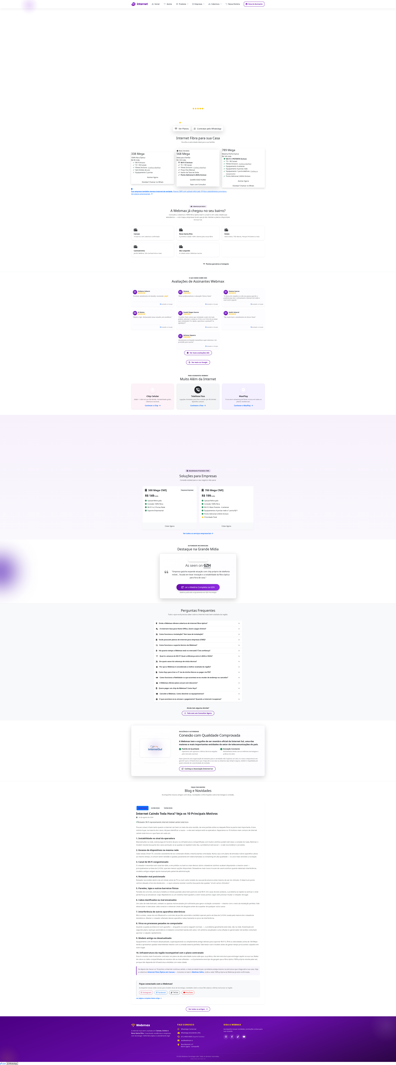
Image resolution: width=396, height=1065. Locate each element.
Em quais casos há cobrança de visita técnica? (178, 661)
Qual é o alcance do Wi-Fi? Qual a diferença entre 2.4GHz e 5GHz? (186, 656)
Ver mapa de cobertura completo (183, 264)
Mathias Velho (198, 972)
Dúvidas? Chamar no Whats (152, 182)
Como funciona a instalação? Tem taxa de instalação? (181, 634)
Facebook (162, 992)
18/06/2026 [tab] (168, 808)
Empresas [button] (198, 4)
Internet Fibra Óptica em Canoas (161, 972)
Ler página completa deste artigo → (149, 998)
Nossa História (234, 4)
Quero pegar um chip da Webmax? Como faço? (178, 688)
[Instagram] (226, 1036)
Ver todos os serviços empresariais (197, 533)
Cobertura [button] (215, 4)
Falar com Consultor (198, 184)
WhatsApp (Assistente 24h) (190, 1033)
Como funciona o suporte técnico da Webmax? (178, 645)
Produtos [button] (182, 4)
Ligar (4, 1063)
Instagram (147, 992)
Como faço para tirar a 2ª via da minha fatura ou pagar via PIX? (185, 672)
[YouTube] (244, 1036)
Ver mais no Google (199, 362)
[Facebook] (232, 1036)
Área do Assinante (255, 4)
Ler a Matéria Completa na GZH (199, 587)
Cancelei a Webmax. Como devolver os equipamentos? (182, 694)
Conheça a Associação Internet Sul (198, 769)
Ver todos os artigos (197, 1009)
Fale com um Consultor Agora (199, 713)
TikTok (175, 992)
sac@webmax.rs (187, 1040)
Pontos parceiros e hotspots (217, 264)
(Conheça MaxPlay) (154, 168)
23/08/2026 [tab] (155, 808)
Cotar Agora (169, 526)
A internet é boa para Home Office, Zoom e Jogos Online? (183, 629)
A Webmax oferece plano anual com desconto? (178, 683)
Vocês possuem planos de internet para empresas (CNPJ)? (182, 640)
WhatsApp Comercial (188, 1029)
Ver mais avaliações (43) (199, 353)
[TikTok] (238, 1036)
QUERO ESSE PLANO (198, 180)
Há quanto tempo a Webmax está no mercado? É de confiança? (184, 650)
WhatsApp (13, 1063)
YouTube (189, 992)
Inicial (157, 4)
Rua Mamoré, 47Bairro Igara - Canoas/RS (190, 1045)
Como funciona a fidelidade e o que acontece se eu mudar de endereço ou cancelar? (194, 677)
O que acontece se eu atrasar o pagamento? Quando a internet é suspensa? (190, 699)
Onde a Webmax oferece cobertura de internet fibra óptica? (183, 623)
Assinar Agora (152, 177)
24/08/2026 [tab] (142, 808)
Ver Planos (183, 128)
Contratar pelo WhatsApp (209, 128)
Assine (169, 4)
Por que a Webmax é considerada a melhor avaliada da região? (185, 667)
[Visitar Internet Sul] (155, 748)
